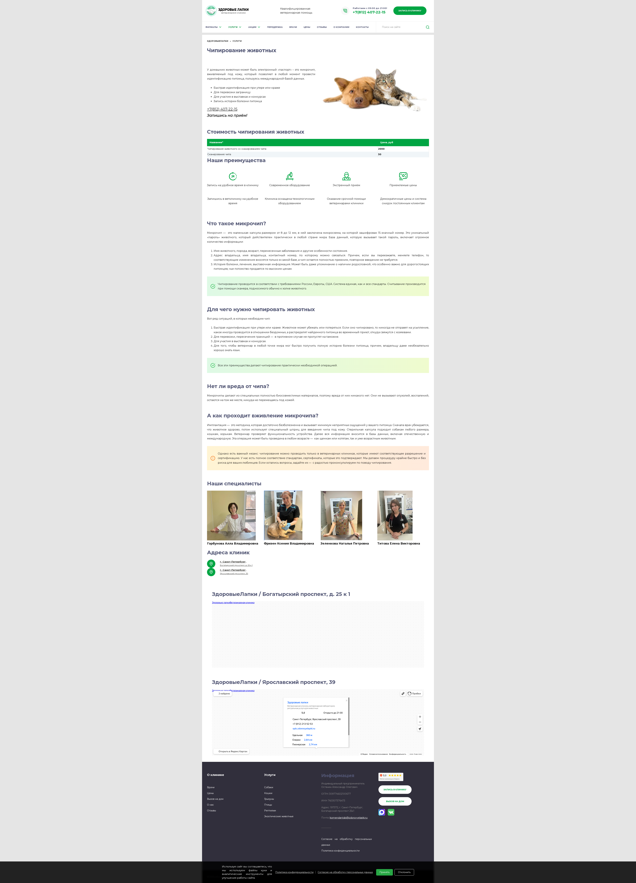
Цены (210, 793)
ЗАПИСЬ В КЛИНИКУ (409, 10)
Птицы (268, 804)
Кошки (268, 793)
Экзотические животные (278, 816)
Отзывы (211, 810)
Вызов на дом (215, 798)
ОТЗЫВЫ (322, 27)
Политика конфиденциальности (294, 872)
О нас (210, 804)
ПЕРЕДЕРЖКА (275, 27)
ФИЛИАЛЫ (211, 27)
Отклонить (404, 872)
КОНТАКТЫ (362, 27)
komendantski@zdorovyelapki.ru (349, 817)
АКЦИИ (252, 27)
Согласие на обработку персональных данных (345, 872)
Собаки (268, 787)
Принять (384, 872)
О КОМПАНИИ (341, 27)
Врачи (210, 787)
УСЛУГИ (233, 27)
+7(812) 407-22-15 (222, 109)
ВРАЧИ (293, 27)
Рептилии (270, 810)
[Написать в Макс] (381, 812)
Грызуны (269, 798)
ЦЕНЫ (307, 27)
